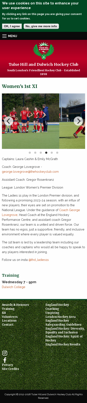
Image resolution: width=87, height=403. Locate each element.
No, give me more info (41, 26)
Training (8, 309)
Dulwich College (13, 287)
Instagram (5, 353)
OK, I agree (12, 26)
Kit (4, 313)
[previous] (8, 121)
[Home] (43, 50)
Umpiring (52, 313)
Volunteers (10, 317)
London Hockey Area (60, 317)
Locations (9, 320)
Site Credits (10, 369)
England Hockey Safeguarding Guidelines (63, 322)
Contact (8, 324)
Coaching (52, 309)
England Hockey (57, 305)
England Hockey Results (62, 344)
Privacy (7, 365)
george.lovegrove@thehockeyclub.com (30, 171)
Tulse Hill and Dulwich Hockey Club (43, 64)
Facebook (5, 360)
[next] (78, 121)
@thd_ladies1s (39, 259)
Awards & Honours (15, 305)
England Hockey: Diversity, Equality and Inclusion (65, 330)
